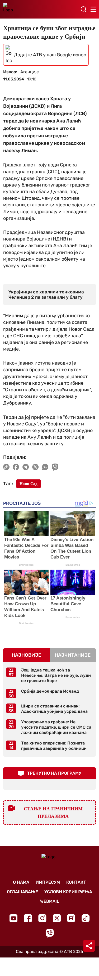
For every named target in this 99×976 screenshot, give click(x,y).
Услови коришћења (68, 891)
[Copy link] (6, 467)
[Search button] (83, 9)
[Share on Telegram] (25, 467)
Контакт (76, 882)
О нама (21, 882)
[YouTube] (13, 918)
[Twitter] (57, 918)
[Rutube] (71, 918)
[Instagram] (42, 918)
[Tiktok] (86, 918)
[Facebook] (28, 918)
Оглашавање (22, 891)
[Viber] (49, 933)
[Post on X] (35, 467)
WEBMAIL (49, 901)
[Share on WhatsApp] (45, 467)
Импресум (48, 882)
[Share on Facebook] (16, 467)
